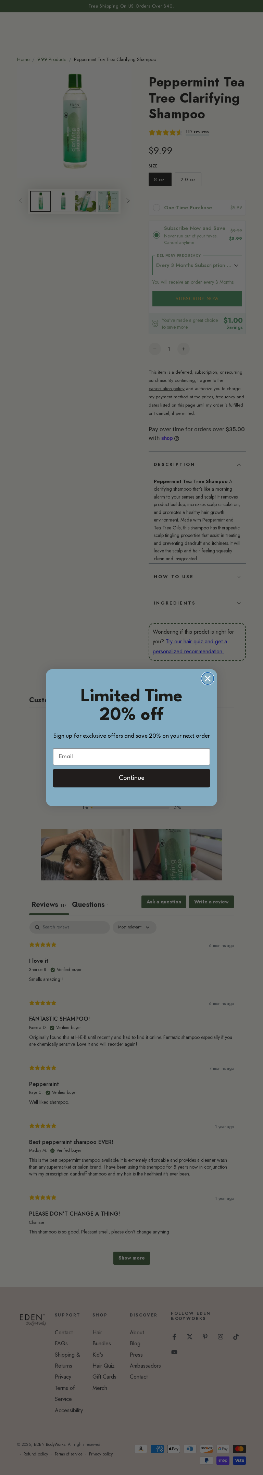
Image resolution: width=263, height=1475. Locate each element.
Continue (132, 778)
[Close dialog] (208, 678)
